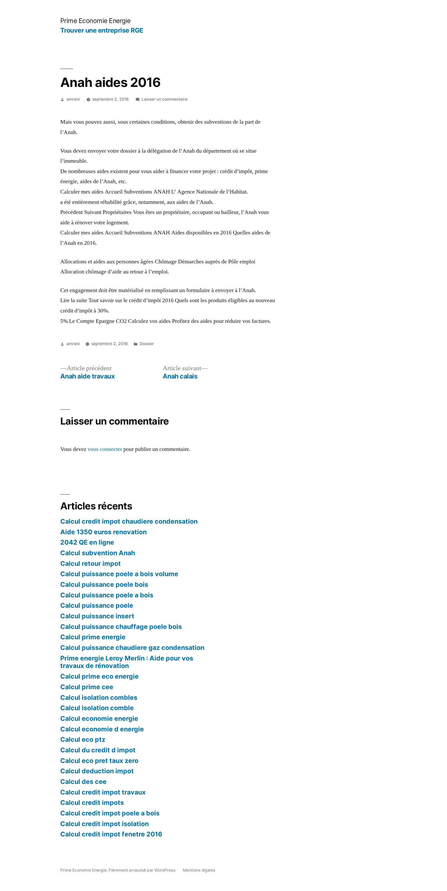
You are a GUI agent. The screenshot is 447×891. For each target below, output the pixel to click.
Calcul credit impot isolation (104, 824)
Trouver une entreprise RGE (101, 30)
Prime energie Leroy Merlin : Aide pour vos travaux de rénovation (126, 662)
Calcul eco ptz (82, 739)
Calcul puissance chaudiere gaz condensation (132, 647)
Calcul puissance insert (97, 616)
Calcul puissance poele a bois (106, 595)
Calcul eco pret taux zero (99, 760)
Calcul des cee (83, 781)
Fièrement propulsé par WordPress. (143, 870)
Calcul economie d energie (102, 729)
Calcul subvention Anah (97, 553)
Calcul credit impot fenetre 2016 (111, 834)
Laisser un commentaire (165, 99)
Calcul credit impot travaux (103, 792)
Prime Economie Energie (95, 21)
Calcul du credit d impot (98, 750)
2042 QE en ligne (87, 542)
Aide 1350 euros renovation (103, 532)
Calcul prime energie (92, 637)
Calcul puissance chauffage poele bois (121, 626)
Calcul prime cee (86, 687)
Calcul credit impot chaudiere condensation (129, 521)
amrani (73, 99)
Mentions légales (199, 870)
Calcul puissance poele (96, 605)
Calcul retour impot (90, 563)
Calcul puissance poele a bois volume (119, 574)
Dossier (147, 343)
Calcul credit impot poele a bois (110, 813)
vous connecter (105, 449)
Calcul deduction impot (97, 771)
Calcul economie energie (99, 718)
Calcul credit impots (92, 802)
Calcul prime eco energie (99, 676)
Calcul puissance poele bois (104, 584)
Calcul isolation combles (98, 697)
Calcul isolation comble (97, 708)
